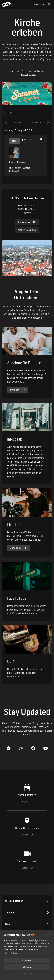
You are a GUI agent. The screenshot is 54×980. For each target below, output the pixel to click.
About (8, 924)
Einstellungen (27, 973)
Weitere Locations (27, 229)
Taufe (9, 112)
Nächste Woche (38, 122)
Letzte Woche (15, 122)
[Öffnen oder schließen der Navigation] (49, 4)
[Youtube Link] (45, 748)
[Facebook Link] (33, 748)
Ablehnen (27, 967)
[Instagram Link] (20, 748)
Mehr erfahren (11, 953)
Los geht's (24, 801)
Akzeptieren (27, 960)
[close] (48, 934)
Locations (10, 912)
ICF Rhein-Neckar (14, 900)
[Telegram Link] (8, 748)
